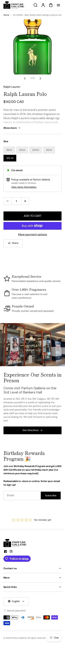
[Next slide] (40, 78)
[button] (32, 568)
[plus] (25, 201)
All (14, 15)
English (16, 601)
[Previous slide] (25, 78)
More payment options (32, 234)
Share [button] (15, 243)
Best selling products (47, 15)
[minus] (7, 201)
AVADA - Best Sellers (26, 15)
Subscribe (50, 495)
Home (6, 15)
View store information (23, 187)
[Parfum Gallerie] (16, 543)
